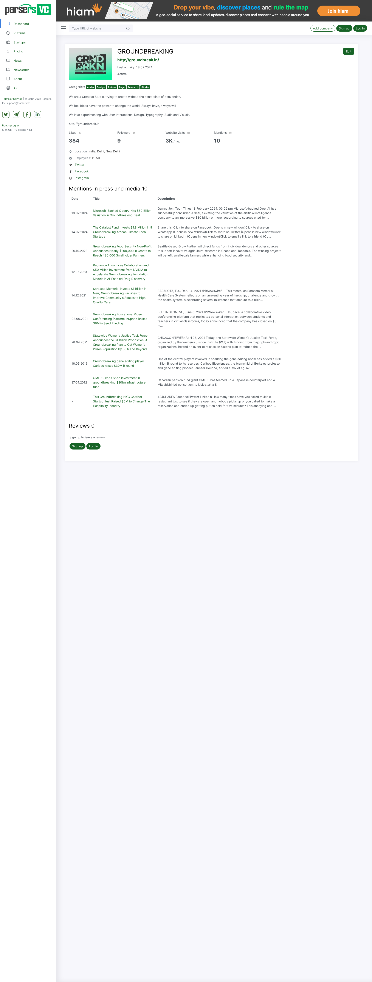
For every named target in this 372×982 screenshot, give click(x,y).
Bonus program (11, 125)
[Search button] (128, 28)
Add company (323, 28)
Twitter (79, 164)
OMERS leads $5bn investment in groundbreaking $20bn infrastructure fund (119, 382)
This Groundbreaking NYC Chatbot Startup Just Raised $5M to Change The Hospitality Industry (121, 401)
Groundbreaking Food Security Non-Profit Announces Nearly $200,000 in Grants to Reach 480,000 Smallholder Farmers (122, 250)
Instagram (82, 178)
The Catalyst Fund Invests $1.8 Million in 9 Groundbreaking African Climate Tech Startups (122, 232)
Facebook (82, 171)
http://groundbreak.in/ (138, 60)
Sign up (344, 28)
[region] (28, 491)
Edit (348, 51)
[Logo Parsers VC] (28, 9)
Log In (360, 28)
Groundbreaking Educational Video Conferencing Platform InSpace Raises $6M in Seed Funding (120, 318)
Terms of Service (12, 98)
